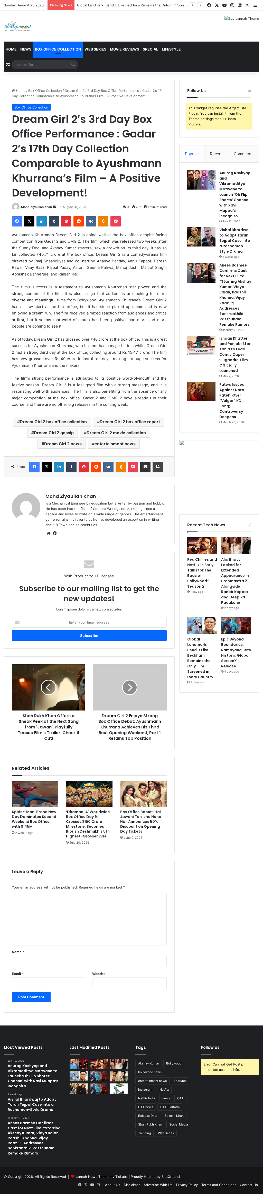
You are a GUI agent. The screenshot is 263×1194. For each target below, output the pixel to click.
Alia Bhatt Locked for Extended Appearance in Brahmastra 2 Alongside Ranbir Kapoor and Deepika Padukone (235, 581)
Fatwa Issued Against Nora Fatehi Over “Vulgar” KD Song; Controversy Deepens (232, 400)
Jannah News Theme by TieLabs (102, 1177)
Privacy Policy (187, 1185)
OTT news (145, 1107)
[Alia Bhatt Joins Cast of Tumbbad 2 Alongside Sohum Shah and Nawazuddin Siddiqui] (79, 1064)
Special (150, 49)
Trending (144, 1133)
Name (18, 952)
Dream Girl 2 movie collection (116, 432)
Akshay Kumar (148, 1063)
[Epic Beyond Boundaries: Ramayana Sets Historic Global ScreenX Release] (236, 625)
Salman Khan (174, 1116)
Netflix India (146, 1098)
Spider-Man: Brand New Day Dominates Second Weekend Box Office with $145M (34, 819)
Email (18, 974)
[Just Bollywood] (18, 26)
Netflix (164, 1089)
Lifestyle (171, 49)
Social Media (178, 1124)
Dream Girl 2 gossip (54, 432)
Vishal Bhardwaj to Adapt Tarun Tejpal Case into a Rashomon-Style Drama (234, 240)
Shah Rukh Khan (150, 1124)
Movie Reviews (124, 49)
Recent (216, 153)
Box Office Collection (58, 49)
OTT (180, 1098)
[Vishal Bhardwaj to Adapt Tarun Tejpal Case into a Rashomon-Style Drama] (201, 236)
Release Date (147, 1116)
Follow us (210, 1047)
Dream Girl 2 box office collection (53, 421)
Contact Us (249, 1185)
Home (11, 49)
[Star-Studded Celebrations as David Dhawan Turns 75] (79, 1088)
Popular (192, 153)
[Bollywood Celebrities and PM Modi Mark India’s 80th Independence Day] (119, 1088)
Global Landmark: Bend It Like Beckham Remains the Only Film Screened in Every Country (148, 5)
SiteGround (171, 1177)
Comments (243, 153)
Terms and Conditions (218, 1185)
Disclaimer (132, 1185)
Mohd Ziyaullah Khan (36, 207)
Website (99, 974)
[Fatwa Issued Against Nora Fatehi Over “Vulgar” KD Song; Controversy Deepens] (201, 391)
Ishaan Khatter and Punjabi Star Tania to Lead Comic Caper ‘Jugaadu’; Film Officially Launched (235, 354)
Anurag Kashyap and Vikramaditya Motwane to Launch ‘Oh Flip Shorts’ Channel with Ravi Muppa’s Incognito (234, 194)
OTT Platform (170, 1107)
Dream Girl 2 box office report (130, 421)
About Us (112, 1185)
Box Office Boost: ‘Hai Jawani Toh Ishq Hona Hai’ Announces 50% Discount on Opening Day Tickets (140, 821)
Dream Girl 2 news (63, 443)
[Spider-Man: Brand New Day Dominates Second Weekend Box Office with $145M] (35, 794)
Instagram (145, 1089)
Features (180, 1081)
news (166, 1098)
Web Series (95, 49)
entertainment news (115, 443)
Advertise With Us (158, 1185)
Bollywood (173, 1063)
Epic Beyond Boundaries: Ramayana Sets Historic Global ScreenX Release (236, 653)
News (25, 49)
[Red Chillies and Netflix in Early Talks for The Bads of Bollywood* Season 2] (202, 545)
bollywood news (150, 1072)
